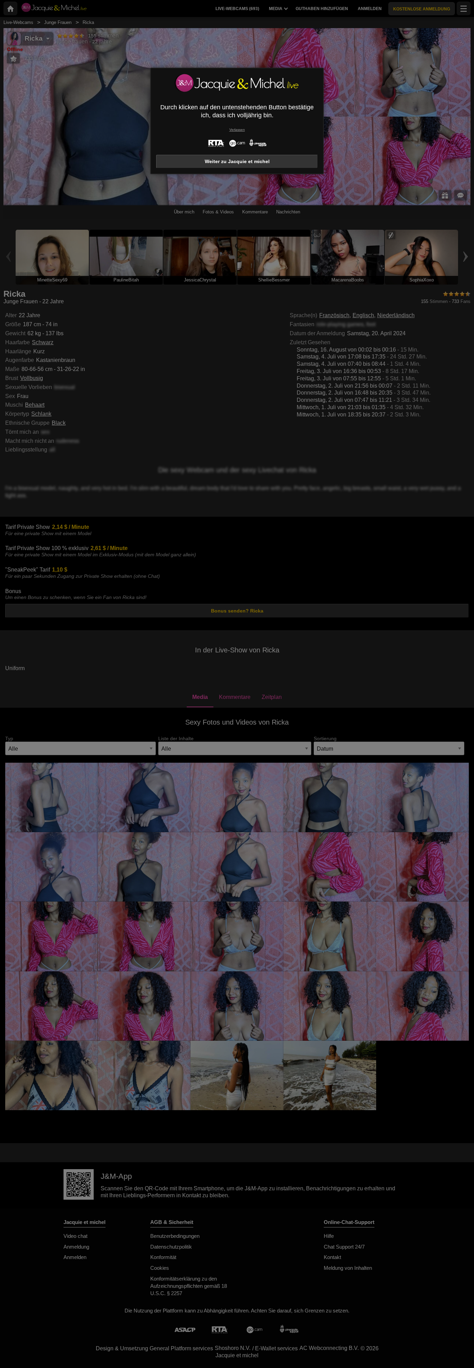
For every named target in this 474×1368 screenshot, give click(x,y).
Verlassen (237, 130)
